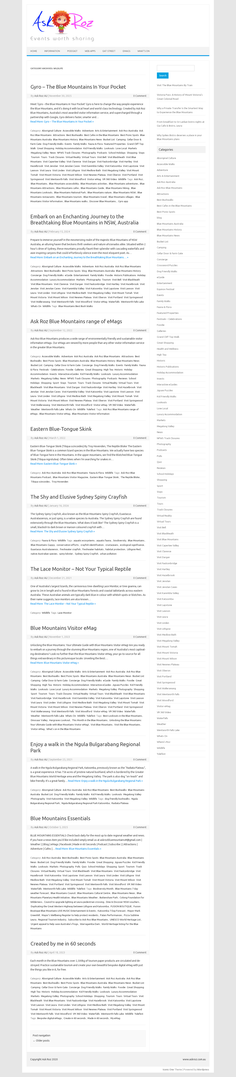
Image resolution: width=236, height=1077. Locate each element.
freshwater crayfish (70, 549)
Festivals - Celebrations (52, 369)
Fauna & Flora (95, 144)
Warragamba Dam (90, 924)
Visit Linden (58, 170)
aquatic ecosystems (84, 540)
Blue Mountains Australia (101, 270)
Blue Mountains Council (63, 893)
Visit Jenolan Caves (69, 166)
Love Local (121, 148)
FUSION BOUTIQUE (121, 906)
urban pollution (108, 553)
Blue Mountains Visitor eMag (54, 413)
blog (84, 270)
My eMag (115, 1018)
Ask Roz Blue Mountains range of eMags (76, 321)
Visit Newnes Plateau (94, 174)
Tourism (35, 157)
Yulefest (91, 409)
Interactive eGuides (68, 374)
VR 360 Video (109, 179)
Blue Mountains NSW (124, 192)
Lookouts (109, 148)
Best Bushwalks (74, 135)
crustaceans (111, 545)
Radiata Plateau (120, 803)
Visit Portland (129, 174)
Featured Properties (115, 144)
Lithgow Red (133, 549)
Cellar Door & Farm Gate (68, 365)
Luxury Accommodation (62, 279)
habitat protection (115, 549)
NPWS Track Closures (68, 152)
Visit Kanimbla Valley (92, 166)
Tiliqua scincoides (40, 481)
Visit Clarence (74, 161)
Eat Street (109, 51)
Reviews (123, 378)
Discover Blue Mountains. (102, 201)
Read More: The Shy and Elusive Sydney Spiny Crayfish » (62, 531)
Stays (142, 152)
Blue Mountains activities (94, 183)
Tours (44, 157)
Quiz (84, 866)
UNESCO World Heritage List (125, 919)
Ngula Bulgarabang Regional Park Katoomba (86, 803)
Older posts (41, 1040)
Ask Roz (138, 179)
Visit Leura (45, 170)
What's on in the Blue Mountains (63, 729)
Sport (56, 383)
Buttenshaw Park (109, 897)
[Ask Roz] (62, 40)
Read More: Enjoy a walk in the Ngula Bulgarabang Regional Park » (105, 780)
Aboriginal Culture (51, 130)
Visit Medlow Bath (91, 170)
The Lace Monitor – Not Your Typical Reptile (80, 569)
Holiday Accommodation (68, 148)
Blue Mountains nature (100, 192)
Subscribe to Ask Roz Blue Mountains (88, 919)
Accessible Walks (72, 130)
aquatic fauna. (104, 540)
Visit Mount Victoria (50, 174)
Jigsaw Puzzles (120, 685)
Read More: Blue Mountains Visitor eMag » (54, 662)
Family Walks (80, 144)
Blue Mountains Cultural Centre (93, 893)
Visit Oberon (114, 174)
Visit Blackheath (116, 157)
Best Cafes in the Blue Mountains (101, 135)
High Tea (108, 369)
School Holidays (117, 152)
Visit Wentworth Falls (56, 179)
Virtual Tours (89, 157)
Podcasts (102, 152)
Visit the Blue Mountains (127, 724)
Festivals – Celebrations (169, 319)
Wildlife (122, 179)
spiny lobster (66, 553)
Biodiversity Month (103, 888)
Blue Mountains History (65, 139)
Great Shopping (45, 148)
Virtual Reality (73, 157)
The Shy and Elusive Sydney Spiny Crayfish (78, 497)
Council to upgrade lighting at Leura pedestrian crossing (74, 902)
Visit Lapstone (130, 166)
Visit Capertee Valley (54, 161)
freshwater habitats (93, 549)
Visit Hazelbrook (130, 284)
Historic (118, 369)
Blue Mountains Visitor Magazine (70, 477)
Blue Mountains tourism (69, 197)
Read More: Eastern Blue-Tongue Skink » (53, 463)
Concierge (36, 275)
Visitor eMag (94, 179)
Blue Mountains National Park (70, 192)
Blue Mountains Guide (92, 188)
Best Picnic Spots (129, 135)
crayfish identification (92, 545)
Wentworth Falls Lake (132, 301)
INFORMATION (52, 51)
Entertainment (81, 275)
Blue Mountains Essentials (60, 818)
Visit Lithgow (73, 170)
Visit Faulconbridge (107, 161)
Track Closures (56, 157)
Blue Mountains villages (121, 197)
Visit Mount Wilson (72, 174)
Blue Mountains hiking (117, 188)
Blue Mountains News (90, 139)
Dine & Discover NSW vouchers (122, 902)
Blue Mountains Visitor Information (91, 413)
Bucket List (109, 139)
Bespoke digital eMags (49, 1018)
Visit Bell (101, 157)
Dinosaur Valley (39, 720)
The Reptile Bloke (130, 477)
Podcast (72, 51)
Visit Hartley (125, 161)
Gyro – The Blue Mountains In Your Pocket (78, 87)
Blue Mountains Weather (85, 897)
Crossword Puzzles (167, 265)
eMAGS (126, 51)
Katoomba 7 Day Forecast (112, 910)
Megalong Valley (40, 152)
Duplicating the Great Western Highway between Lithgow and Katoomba (70, 906)
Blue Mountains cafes (67, 188)
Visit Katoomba (113, 166)
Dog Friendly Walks (53, 144)
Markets (132, 148)
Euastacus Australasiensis (44, 549)
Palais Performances (111, 915)
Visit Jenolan (51, 166)
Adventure (88, 130)
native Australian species (44, 553)
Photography (89, 152)
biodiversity (119, 540)
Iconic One (168, 1069)
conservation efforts (68, 545)
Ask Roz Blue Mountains (128, 266)
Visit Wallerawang (40, 301)
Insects (53, 374)
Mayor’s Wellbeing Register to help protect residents (70, 915)
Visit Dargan (89, 161)
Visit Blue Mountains (42, 284)
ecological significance (132, 545)
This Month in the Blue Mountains (89, 720)
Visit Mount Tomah (122, 293)
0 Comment (139, 95)
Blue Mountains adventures (123, 183)
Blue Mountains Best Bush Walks (75, 306)
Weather (35, 409)
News (53, 152)
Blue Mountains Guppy (43, 545)
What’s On (144, 51)
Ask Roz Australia (128, 130)
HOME (33, 51)
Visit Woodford (77, 179)
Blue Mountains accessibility (64, 183)
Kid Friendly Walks (93, 148)
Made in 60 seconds (98, 1018)
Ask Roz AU (40, 95)
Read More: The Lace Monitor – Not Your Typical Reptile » (63, 603)
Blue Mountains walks (76, 201)
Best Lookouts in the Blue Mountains (122, 715)
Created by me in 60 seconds (63, 943)
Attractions (59, 135)
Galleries (79, 369)
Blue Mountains (39, 183)
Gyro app (123, 201)
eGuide (68, 275)
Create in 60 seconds (75, 1018)
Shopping (132, 152)
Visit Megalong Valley (113, 170)
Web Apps (90, 51)
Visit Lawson (127, 288)
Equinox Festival (165, 289)
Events (68, 144)
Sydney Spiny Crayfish (86, 553)
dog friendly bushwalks (117, 798)
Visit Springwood (133, 297)
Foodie (109, 275)
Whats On (36, 306)
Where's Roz (163, 742)
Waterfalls (114, 301)
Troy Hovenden (60, 481)
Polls (77, 866)
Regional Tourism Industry (52, 919)
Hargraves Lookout (59, 720)
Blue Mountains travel (95, 197)
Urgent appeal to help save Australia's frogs (54, 924)
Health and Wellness (167, 348)
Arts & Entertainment (106, 130)
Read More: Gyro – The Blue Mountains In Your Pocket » (62, 121)
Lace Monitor (65, 612)
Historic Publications (125, 275)
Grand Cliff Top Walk (168, 337)
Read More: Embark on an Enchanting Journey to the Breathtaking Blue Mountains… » (79, 257)
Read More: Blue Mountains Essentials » (78, 848)
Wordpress (203, 1069)
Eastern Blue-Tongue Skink (61, 429)
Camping (121, 139)
